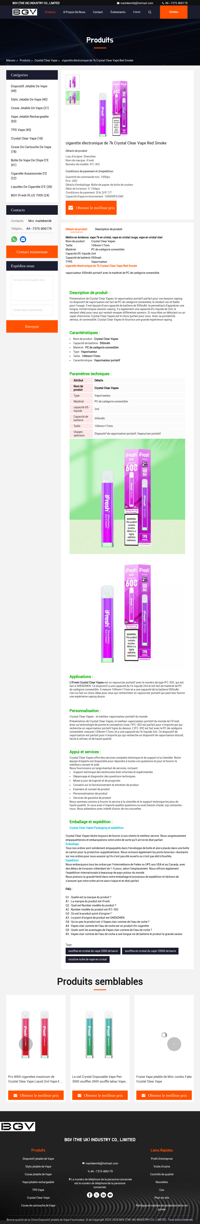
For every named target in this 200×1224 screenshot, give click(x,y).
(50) (30, 119)
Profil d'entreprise (162, 1158)
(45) (21, 130)
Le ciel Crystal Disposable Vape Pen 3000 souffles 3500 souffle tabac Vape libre (98, 1079)
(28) (31, 187)
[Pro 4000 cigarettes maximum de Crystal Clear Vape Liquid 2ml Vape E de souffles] (36, 1035)
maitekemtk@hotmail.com (137, 3)
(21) (30, 108)
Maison (10, 60)
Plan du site (161, 1197)
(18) (27, 138)
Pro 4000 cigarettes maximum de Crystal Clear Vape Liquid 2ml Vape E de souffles (36, 1079)
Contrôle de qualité (161, 1174)
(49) (29, 88)
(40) (29, 99)
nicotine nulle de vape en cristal (87, 959)
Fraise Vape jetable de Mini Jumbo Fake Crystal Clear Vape (164, 1079)
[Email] (23, 239)
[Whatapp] (14, 239)
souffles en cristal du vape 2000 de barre (93, 951)
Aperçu (33, 12)
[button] (26, 1044)
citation (173, 12)
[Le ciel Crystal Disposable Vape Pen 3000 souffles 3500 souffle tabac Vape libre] (100, 1035)
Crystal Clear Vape (46, 60)
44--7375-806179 (176, 3)
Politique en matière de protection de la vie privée (162, 1207)
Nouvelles (162, 1182)
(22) (29, 176)
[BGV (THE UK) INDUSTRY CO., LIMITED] (24, 12)
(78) (31, 149)
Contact (98, 12)
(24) (30, 195)
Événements (118, 12)
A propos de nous (74, 12)
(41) (30, 162)
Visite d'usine (162, 1166)
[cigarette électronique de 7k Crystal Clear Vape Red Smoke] (114, 107)
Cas (161, 1189)
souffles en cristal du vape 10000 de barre (150, 951)
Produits (50, 12)
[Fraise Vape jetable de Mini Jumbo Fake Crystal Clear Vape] (164, 1035)
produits (25, 60)
